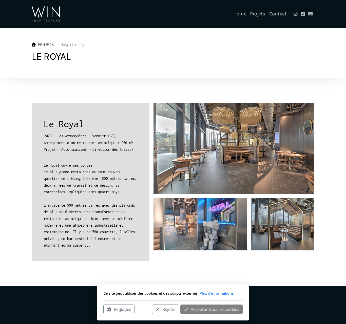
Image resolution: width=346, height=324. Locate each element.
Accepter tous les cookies (215, 309)
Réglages (122, 309)
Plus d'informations (217, 293)
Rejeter (169, 309)
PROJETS (45, 44)
